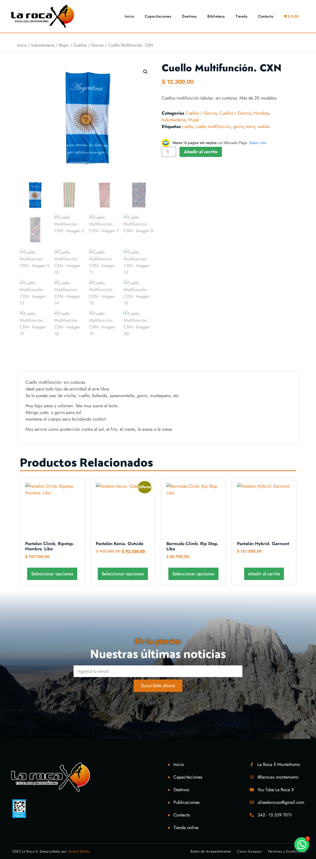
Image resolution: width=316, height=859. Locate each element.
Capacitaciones (158, 16)
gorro (238, 126)
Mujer (64, 45)
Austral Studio (79, 851)
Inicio (129, 16)
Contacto (265, 16)
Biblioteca (216, 16)
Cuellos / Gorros (89, 45)
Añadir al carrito (200, 152)
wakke (263, 126)
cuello (187, 126)
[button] (145, 71)
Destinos (189, 16)
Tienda (241, 16)
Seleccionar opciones (52, 574)
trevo (250, 126)
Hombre (261, 113)
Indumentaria (42, 45)
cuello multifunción (213, 126)
